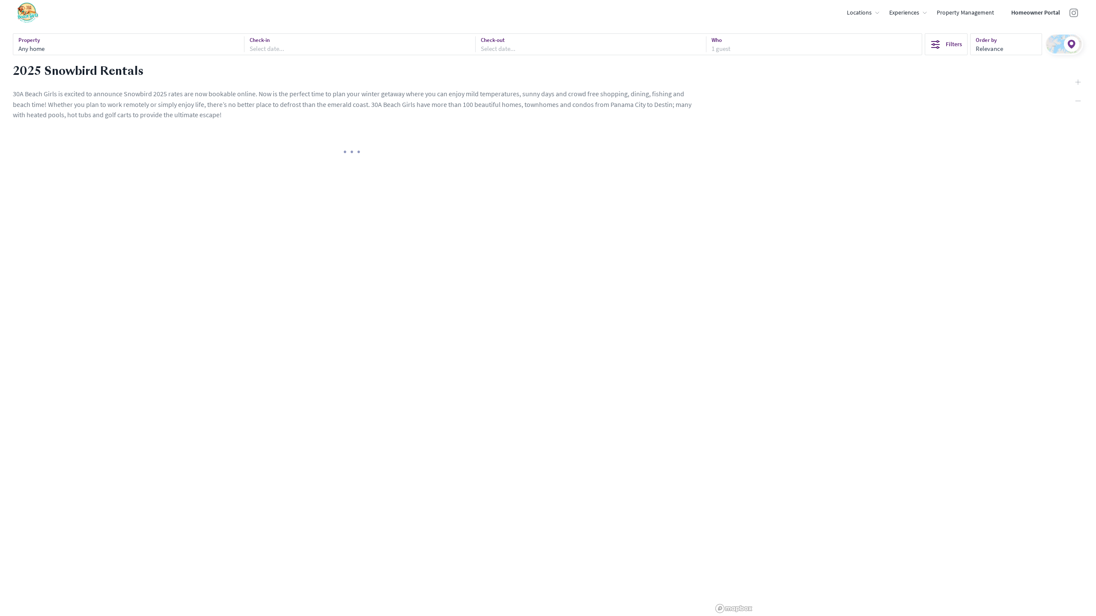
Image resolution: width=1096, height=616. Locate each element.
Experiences (904, 12)
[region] (904, 340)
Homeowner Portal (1035, 12)
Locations (859, 12)
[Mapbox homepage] (734, 608)
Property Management (965, 12)
